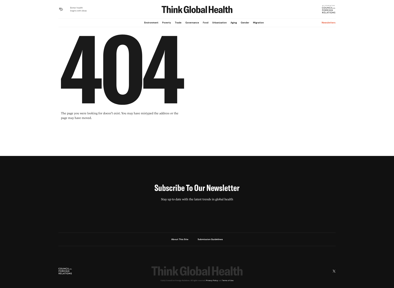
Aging (234, 22)
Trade (178, 22)
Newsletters (329, 22)
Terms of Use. (228, 280)
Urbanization (219, 22)
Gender (245, 22)
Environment (151, 22)
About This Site (179, 239)
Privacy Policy (212, 280)
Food (205, 22)
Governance (192, 22)
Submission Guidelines (210, 239)
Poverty (166, 22)
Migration (258, 22)
